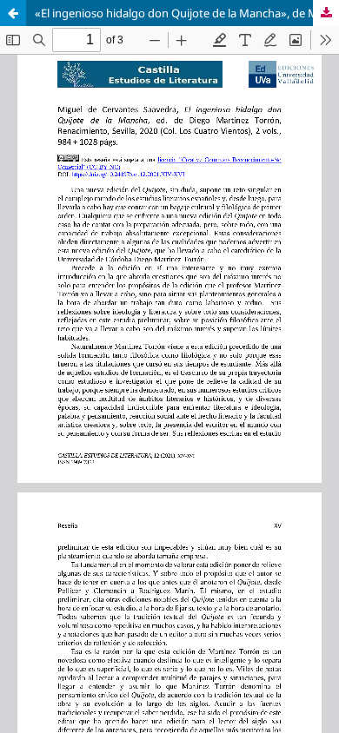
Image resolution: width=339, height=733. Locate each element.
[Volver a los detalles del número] (13, 13)
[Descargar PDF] (326, 13)
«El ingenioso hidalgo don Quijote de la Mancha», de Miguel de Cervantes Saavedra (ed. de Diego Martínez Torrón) (187, 13)
